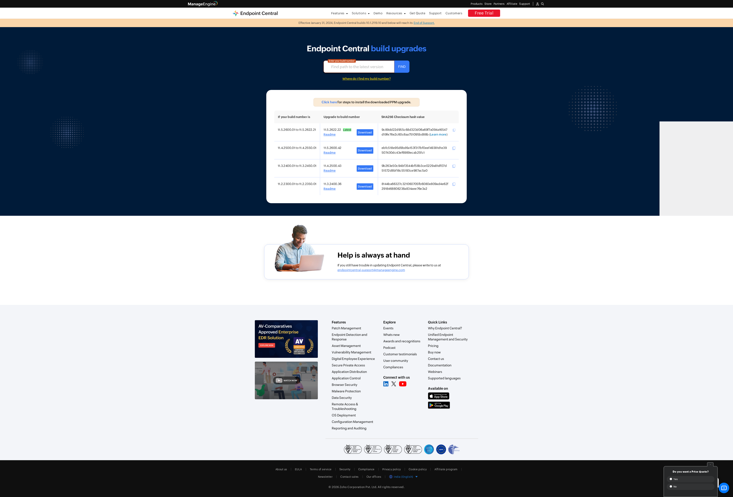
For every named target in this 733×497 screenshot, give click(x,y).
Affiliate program (446, 469)
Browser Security (344, 385)
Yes (675, 479)
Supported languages (444, 378)
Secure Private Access (348, 365)
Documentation (439, 365)
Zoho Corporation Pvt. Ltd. (358, 487)
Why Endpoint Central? (445, 328)
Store (488, 3)
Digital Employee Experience (353, 359)
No (675, 486)
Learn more (438, 134)
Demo (378, 13)
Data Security (342, 398)
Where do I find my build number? (366, 79)
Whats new (391, 335)
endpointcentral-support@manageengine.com (371, 270)
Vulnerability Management (351, 352)
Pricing (433, 346)
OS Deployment (344, 415)
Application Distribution (349, 372)
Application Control (346, 378)
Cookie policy (418, 469)
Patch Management (346, 328)
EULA (298, 469)
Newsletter (325, 476)
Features (338, 13)
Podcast (389, 348)
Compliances (393, 367)
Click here (329, 102)
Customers (454, 13)
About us (281, 469)
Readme (330, 134)
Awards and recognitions (401, 341)
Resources (394, 13)
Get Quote (417, 13)
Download (365, 132)
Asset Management (346, 346)
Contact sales (349, 476)
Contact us (436, 359)
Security (344, 469)
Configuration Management (352, 422)
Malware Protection (346, 391)
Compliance (366, 469)
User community (395, 361)
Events (388, 328)
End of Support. (424, 22)
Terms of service (321, 469)
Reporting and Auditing (349, 428)
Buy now (434, 352)
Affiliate (512, 3)
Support (435, 13)
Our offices (373, 476)
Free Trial (484, 13)
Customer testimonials (400, 354)
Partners (499, 3)
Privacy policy (391, 469)
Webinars (435, 372)
